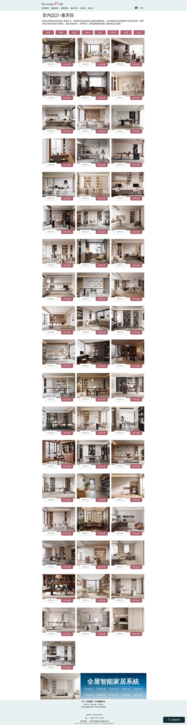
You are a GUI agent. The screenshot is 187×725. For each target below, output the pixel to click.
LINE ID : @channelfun (94, 714)
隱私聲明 (83, 721)
